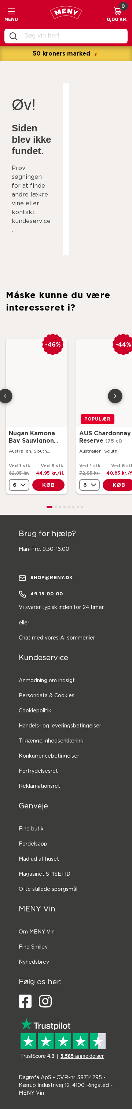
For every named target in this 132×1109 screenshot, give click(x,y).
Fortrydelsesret (38, 771)
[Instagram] (45, 1001)
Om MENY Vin (37, 932)
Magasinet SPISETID (44, 874)
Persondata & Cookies (46, 696)
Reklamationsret (39, 786)
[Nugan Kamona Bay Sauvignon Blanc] (36, 383)
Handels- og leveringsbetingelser (60, 726)
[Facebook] (25, 1001)
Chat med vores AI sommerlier (57, 638)
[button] (49, 507)
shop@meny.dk (51, 577)
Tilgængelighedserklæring (51, 741)
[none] (19, 485)
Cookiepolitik (35, 711)
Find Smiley (33, 947)
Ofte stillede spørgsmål (48, 889)
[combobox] (72, 36)
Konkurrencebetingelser (49, 756)
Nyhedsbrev (34, 962)
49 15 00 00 (46, 593)
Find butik (31, 829)
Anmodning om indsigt (47, 680)
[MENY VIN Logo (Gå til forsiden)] (66, 14)
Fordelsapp (33, 844)
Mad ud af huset (39, 859)
